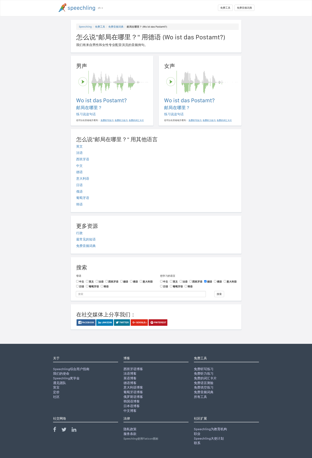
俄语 (79, 191)
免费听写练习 (203, 369)
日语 (79, 185)
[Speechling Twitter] (66, 430)
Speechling (85, 26)
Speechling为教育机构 (210, 429)
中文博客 (130, 411)
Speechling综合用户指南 (71, 369)
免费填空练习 (203, 387)
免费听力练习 (203, 373)
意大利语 (82, 178)
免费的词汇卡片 (205, 378)
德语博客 (130, 383)
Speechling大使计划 (209, 438)
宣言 (56, 387)
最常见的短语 (86, 239)
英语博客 (130, 378)
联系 (197, 443)
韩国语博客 (132, 401)
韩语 (79, 204)
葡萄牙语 (82, 198)
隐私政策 (130, 429)
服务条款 (130, 434)
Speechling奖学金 (66, 378)
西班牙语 (82, 159)
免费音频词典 (244, 7)
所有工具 (200, 397)
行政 (79, 233)
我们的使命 (61, 373)
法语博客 (130, 373)
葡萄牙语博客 (133, 392)
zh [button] (99, 7)
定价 (56, 392)
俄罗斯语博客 (133, 397)
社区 (56, 397)
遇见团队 (59, 383)
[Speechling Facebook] (57, 430)
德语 (79, 172)
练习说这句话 (86, 114)
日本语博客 (132, 406)
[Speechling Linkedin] (76, 430)
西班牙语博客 (133, 369)
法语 (79, 153)
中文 (79, 166)
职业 (197, 434)
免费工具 (225, 7)
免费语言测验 (203, 383)
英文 (79, 146)
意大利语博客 (133, 387)
